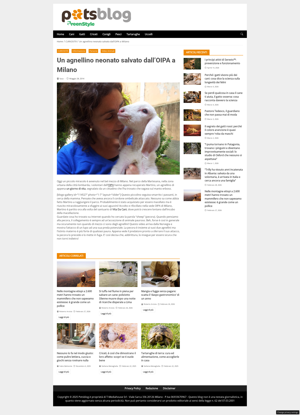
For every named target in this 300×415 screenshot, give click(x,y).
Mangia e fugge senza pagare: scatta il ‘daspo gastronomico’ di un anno (160, 294)
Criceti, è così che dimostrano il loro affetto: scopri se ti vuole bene (117, 356)
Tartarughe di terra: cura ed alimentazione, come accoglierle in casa (160, 356)
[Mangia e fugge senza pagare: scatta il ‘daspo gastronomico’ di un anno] (160, 274)
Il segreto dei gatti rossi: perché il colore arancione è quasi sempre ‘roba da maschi (223, 130)
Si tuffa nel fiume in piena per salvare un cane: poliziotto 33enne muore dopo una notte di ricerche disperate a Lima (117, 296)
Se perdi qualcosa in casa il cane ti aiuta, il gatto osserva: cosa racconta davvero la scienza (223, 96)
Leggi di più (64, 317)
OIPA (111, 185)
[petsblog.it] (96, 17)
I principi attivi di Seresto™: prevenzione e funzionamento (222, 61)
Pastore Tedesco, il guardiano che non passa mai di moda (222, 112)
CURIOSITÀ (63, 50)
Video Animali (108, 50)
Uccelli (148, 34)
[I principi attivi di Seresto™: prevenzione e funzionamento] (192, 63)
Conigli (106, 34)
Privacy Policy (133, 388)
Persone (93, 50)
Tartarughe (133, 34)
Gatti (82, 34)
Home (60, 34)
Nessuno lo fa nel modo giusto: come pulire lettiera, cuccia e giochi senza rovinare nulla (75, 356)
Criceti (94, 34)
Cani (71, 34)
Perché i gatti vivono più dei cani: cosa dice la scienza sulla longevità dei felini (222, 78)
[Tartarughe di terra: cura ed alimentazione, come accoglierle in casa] (160, 336)
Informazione (78, 50)
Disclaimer (169, 388)
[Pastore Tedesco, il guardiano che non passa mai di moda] (192, 115)
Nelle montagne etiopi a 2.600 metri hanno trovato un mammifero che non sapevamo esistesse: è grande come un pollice (75, 298)
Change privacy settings (287, 412)
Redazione (152, 388)
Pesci (118, 34)
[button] (242, 34)
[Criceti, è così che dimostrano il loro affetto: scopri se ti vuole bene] (118, 336)
